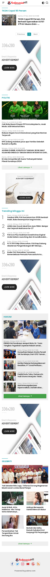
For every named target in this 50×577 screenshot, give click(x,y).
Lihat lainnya (24, 396)
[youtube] (28, 564)
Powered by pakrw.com (25, 571)
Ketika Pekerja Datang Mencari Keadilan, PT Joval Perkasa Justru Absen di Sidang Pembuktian (31, 364)
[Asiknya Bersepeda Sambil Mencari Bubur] (37, 498)
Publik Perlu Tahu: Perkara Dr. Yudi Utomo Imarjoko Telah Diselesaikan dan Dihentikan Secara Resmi (31, 375)
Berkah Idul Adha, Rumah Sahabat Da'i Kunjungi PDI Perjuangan (37, 530)
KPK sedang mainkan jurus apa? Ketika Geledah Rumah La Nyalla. (23, 143)
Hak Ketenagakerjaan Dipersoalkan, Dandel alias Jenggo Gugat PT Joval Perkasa (32, 386)
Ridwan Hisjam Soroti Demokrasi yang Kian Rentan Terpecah (24, 134)
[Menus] (3, 3)
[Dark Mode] (43, 3)
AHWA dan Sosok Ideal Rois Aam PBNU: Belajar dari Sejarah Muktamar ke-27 (27, 227)
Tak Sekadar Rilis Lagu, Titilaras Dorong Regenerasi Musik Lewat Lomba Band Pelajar (25, 487)
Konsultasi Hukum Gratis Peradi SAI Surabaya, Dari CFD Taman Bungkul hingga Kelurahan (32, 353)
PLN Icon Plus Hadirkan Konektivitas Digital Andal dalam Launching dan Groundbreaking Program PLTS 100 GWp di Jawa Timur (27, 236)
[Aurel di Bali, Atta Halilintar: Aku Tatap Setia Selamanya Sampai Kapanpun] (13, 498)
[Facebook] (12, 564)
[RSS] (38, 564)
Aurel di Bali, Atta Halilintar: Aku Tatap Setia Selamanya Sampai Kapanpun (11, 509)
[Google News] (33, 564)
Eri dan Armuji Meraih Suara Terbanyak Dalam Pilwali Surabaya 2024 (22, 160)
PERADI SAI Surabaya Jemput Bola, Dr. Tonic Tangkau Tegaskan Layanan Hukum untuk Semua (23, 344)
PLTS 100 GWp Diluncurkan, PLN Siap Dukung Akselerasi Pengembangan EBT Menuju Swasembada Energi (26, 244)
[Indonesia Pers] (17, 3)
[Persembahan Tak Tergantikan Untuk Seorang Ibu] (13, 522)
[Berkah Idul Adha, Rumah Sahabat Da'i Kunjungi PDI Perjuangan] (37, 520)
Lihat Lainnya (24, 167)
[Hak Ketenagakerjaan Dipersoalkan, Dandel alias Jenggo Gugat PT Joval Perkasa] (10, 387)
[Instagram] (23, 564)
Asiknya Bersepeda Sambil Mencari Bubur (36, 508)
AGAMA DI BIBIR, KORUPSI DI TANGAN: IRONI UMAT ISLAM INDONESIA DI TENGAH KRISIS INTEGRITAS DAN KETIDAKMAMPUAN (24, 151)
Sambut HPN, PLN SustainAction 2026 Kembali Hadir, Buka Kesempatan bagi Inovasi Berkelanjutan (27, 218)
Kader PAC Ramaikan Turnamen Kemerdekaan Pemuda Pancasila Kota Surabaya (24, 253)
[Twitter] (17, 564)
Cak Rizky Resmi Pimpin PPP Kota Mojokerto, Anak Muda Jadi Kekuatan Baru (24, 125)
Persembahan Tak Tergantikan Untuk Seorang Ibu (10, 533)
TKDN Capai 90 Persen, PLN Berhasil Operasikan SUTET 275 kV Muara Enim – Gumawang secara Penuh (31, 23)
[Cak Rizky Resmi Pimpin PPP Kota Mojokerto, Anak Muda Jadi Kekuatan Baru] (25, 110)
